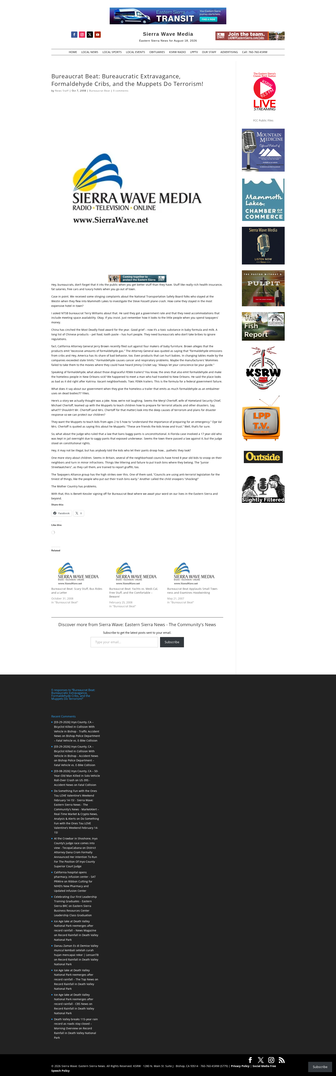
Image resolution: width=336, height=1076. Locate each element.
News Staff (62, 90)
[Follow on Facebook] (74, 34)
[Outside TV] (263, 462)
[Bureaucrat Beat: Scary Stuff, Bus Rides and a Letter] (78, 571)
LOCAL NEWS (89, 52)
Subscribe (172, 642)
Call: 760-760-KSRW (254, 52)
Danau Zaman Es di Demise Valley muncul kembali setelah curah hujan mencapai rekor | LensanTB (76, 950)
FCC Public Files (263, 120)
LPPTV (194, 52)
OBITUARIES (157, 52)
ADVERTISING (229, 52)
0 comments (121, 90)
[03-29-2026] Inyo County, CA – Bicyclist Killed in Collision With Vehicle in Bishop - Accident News (76, 751)
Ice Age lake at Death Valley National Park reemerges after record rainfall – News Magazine (75, 925)
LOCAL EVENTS (135, 52)
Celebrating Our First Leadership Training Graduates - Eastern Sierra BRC (75, 901)
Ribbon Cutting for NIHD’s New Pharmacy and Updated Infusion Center (73, 886)
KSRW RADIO (177, 52)
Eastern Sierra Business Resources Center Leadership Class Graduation (73, 910)
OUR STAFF (209, 52)
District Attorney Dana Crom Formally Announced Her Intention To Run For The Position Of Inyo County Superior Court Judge (75, 857)
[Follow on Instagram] (82, 34)
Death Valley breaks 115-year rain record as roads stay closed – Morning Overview (76, 1023)
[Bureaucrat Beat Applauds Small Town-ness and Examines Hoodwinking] (194, 571)
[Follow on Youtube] (97, 34)
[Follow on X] (90, 34)
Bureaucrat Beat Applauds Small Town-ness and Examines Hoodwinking (192, 590)
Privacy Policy (240, 1066)
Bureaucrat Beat (99, 90)
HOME (73, 52)
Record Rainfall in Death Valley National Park (75, 1032)
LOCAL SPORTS (112, 52)
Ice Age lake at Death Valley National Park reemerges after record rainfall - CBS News (73, 999)
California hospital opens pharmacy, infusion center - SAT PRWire (75, 876)
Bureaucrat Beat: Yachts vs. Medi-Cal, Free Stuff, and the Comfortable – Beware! (133, 592)
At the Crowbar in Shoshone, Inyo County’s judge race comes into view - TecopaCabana (75, 843)
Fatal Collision (87, 785)
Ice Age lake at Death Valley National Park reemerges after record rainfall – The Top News (74, 974)
